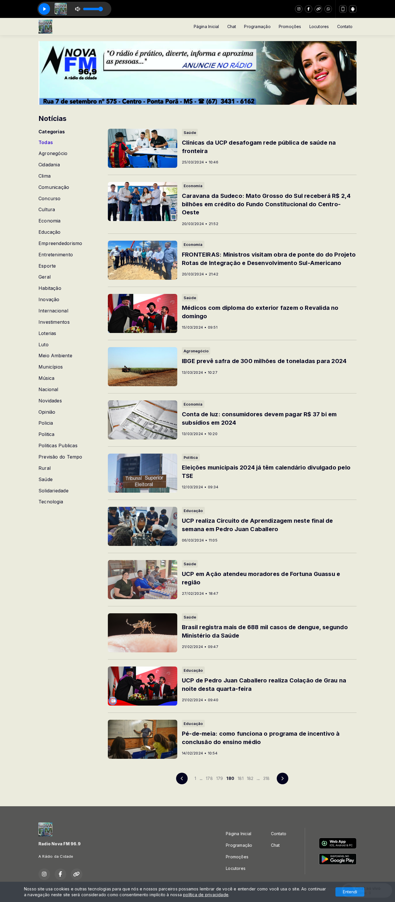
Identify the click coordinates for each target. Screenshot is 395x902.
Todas (45, 142)
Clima (44, 176)
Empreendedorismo (60, 243)
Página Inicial (206, 26)
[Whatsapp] (328, 9)
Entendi (350, 891)
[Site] (318, 9)
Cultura (46, 209)
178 (209, 778)
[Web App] (343, 9)
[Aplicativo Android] (353, 9)
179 (219, 778)
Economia (49, 221)
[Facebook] (308, 9)
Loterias (47, 333)
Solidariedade (53, 491)
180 (230, 778)
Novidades (50, 401)
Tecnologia (50, 502)
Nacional (48, 389)
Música (46, 378)
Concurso (49, 198)
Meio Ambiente (55, 355)
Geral (44, 277)
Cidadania (49, 164)
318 (266, 778)
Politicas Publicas (57, 445)
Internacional (53, 311)
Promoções (290, 26)
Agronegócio (52, 153)
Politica (46, 434)
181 (240, 778)
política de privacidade (205, 894)
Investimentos (54, 322)
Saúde (45, 479)
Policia (45, 423)
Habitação (49, 288)
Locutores (319, 26)
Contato (344, 26)
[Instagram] (298, 9)
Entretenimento (55, 254)
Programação (257, 26)
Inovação (49, 299)
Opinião (46, 412)
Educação (49, 232)
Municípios (50, 367)
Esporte (47, 266)
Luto (43, 344)
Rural (44, 468)
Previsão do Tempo (60, 457)
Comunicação (53, 187)
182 (250, 778)
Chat (231, 26)
